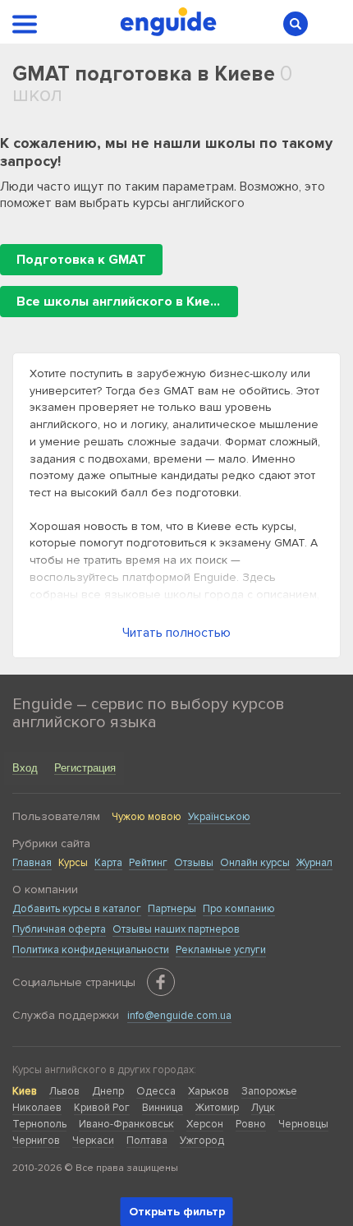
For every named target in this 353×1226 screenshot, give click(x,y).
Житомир (217, 1107)
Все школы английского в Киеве (121, 301)
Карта (108, 862)
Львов (64, 1091)
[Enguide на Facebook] (161, 982)
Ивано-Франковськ (126, 1124)
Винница (162, 1107)
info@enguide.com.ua (179, 1015)
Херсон (204, 1124)
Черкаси (93, 1140)
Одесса (156, 1091)
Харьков (208, 1091)
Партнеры (172, 908)
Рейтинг (148, 862)
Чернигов (36, 1140)
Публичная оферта (59, 929)
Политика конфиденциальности (90, 949)
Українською (219, 816)
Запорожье (269, 1091)
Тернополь (39, 1124)
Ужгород (202, 1140)
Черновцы (303, 1124)
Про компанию (239, 908)
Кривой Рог (102, 1107)
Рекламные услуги (221, 949)
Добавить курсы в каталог (76, 908)
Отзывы (193, 862)
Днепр (108, 1091)
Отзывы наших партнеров (176, 929)
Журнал (314, 862)
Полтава (146, 1140)
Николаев (37, 1107)
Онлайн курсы (255, 862)
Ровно (251, 1124)
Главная (32, 862)
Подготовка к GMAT (81, 259)
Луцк (263, 1107)
